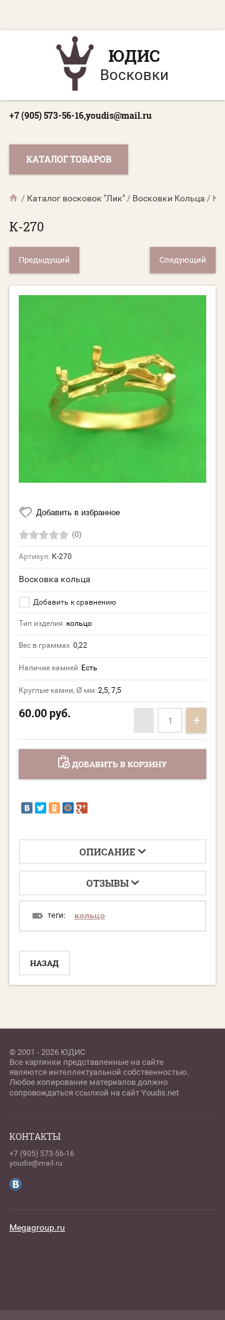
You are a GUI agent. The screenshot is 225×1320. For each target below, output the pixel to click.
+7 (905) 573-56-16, (47, 115)
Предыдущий (44, 260)
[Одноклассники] (54, 808)
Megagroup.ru (37, 1227)
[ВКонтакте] (26, 808)
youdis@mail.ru (119, 115)
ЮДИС (134, 55)
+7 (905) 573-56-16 (41, 1153)
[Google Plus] (82, 808)
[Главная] (14, 198)
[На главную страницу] (75, 65)
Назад (44, 963)
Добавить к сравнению (73, 602)
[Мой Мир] (68, 808)
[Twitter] (40, 808)
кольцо (89, 915)
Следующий (182, 260)
